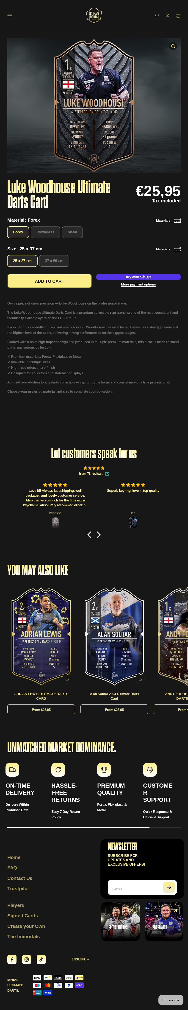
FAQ (12, 867)
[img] (94, 468)
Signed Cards (22, 915)
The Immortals (23, 936)
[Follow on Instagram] (26, 959)
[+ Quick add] (67, 679)
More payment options (138, 284)
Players (15, 905)
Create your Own (26, 926)
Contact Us (19, 878)
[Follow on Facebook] (12, 959)
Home (14, 857)
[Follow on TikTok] (41, 959)
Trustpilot (18, 888)
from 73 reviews (91, 474)
